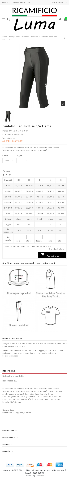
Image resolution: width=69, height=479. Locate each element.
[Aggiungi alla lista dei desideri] (15, 298)
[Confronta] (18, 298)
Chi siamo (6, 2)
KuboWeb (40, 476)
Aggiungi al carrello (52, 255)
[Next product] (66, 38)
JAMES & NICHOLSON (18, 131)
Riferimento (7, 134)
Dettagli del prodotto (13, 376)
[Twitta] (7, 175)
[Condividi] (3, 175)
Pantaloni (7, 171)
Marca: (5, 131)
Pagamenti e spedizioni (21, 2)
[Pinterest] (10, 175)
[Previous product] (65, 38)
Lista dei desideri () (59, 2)
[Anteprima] (22, 298)
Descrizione (8, 370)
